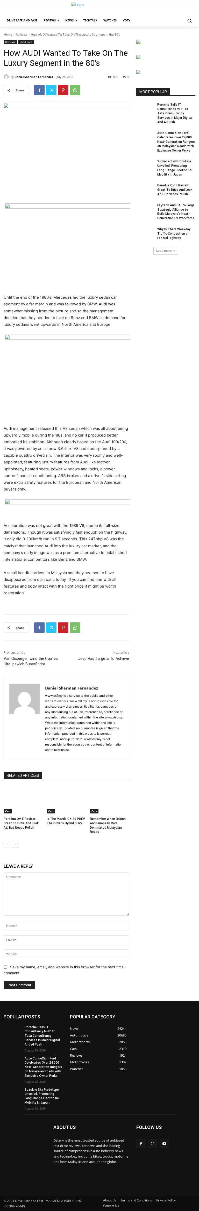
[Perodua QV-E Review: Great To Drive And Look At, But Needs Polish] (23, 799)
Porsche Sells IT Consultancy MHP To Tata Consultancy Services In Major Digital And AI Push (175, 113)
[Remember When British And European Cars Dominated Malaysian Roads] (109, 799)
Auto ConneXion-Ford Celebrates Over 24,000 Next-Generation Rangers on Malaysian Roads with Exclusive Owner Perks (176, 141)
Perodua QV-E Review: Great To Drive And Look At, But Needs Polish (21, 823)
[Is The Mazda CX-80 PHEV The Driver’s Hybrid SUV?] (66, 799)
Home (8, 34)
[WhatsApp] (75, 90)
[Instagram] (152, 1143)
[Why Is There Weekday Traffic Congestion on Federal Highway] (145, 233)
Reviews (21, 34)
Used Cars (26, 42)
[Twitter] (51, 90)
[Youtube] (164, 1143)
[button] (189, 20)
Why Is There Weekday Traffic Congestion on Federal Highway (173, 233)
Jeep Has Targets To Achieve (103, 658)
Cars (8, 811)
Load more (164, 250)
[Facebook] (39, 90)
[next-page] (15, 844)
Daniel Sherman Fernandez (34, 77)
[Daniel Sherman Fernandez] (7, 77)
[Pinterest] (63, 90)
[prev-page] (7, 844)
